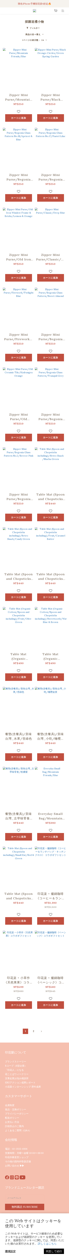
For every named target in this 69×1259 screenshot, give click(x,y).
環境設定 (10, 1251)
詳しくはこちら (47, 1243)
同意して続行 (54, 1251)
